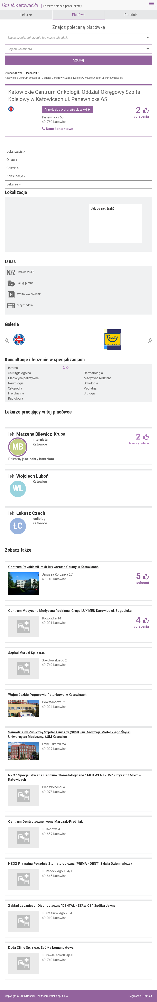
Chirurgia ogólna (19, 373)
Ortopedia (15, 388)
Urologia (89, 393)
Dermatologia (93, 373)
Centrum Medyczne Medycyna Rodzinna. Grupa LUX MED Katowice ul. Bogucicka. (70, 611)
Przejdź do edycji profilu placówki (66, 109)
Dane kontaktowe (59, 129)
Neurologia (16, 383)
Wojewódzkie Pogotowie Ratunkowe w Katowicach (47, 695)
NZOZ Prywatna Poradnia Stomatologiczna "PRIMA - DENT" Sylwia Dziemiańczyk (70, 864)
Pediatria (90, 388)
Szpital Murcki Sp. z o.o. (26, 653)
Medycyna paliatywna (23, 378)
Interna (13, 368)
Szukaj (78, 60)
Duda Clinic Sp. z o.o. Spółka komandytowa (41, 948)
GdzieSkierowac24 (42, 4)
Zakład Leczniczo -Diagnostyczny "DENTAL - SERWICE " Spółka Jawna (62, 906)
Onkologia (91, 383)
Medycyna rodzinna (97, 378)
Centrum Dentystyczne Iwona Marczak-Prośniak (45, 822)
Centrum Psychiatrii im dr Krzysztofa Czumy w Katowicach (53, 567)
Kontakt (147, 995)
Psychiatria (16, 393)
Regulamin (135, 995)
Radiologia (15, 398)
